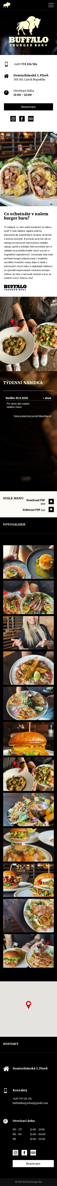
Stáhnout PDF (33, 509)
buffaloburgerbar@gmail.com (30, 1103)
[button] (28, 1005)
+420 (25, 64)
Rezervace (28, 107)
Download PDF (35, 502)
